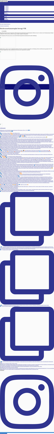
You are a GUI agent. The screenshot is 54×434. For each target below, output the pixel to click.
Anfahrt (5, 16)
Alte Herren (6, 13)
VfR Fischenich (2, 3)
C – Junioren (6, 7)
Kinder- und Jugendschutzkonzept (8, 21)
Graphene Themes (9, 89)
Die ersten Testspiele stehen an (5, 24)
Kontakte (5, 18)
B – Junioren (6, 6)
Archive (3, 22)
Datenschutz (6, 87)
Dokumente (6, 19)
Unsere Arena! (4, 15)
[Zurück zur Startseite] (7, 0)
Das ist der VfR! (5, 17)
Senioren (3, 11)
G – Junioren (6, 10)
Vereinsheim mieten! (5, 14)
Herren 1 (5, 12)
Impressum (2, 87)
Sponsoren (4, 20)
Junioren (3, 5)
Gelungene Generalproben (4, 25)
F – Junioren (6, 9)
